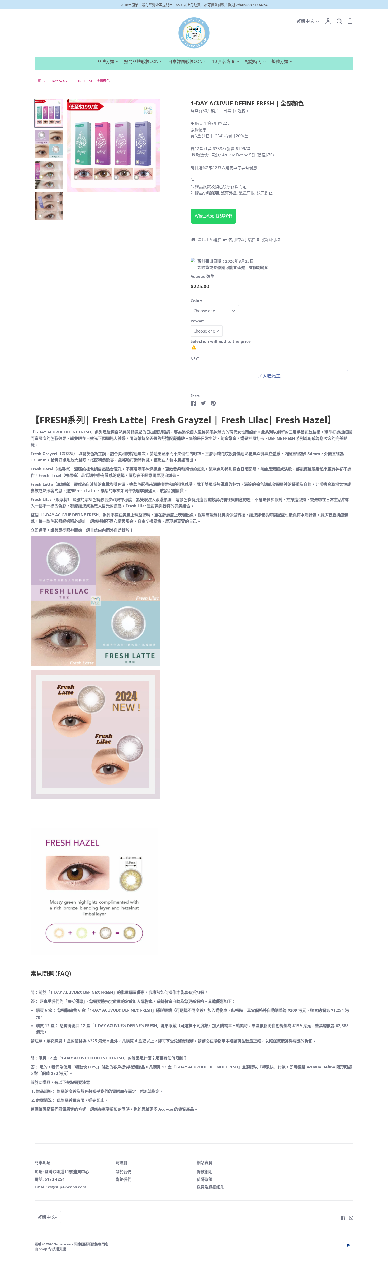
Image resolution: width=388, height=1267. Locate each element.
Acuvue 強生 (202, 276)
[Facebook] (341, 1217)
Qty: (195, 357)
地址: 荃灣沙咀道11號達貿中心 (62, 1171)
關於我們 (123, 1171)
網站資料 (204, 1162)
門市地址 (42, 1162)
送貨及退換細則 (210, 1186)
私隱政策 (204, 1179)
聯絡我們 (123, 1179)
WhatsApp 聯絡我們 (213, 216)
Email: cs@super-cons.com (60, 1186)
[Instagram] (349, 1217)
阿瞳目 (121, 1162)
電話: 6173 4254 (50, 1179)
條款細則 (204, 1171)
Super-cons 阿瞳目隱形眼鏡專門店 (81, 1244)
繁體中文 (305, 21)
